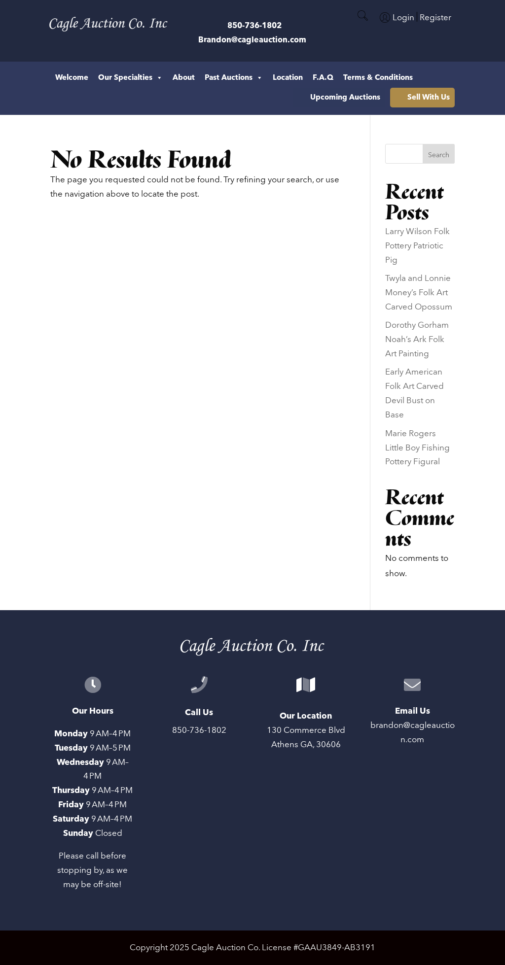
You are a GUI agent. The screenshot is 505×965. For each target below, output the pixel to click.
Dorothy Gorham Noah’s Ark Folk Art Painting (417, 339)
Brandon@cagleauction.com (252, 40)
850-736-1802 (254, 26)
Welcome (71, 77)
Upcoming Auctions (345, 97)
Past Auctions (228, 77)
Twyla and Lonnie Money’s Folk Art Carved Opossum (418, 292)
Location (288, 77)
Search (438, 155)
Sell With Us (428, 97)
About (184, 77)
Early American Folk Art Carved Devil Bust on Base (414, 393)
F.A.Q (323, 77)
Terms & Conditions (378, 77)
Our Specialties (125, 77)
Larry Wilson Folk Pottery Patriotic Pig (417, 246)
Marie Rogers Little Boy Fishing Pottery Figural (417, 448)
